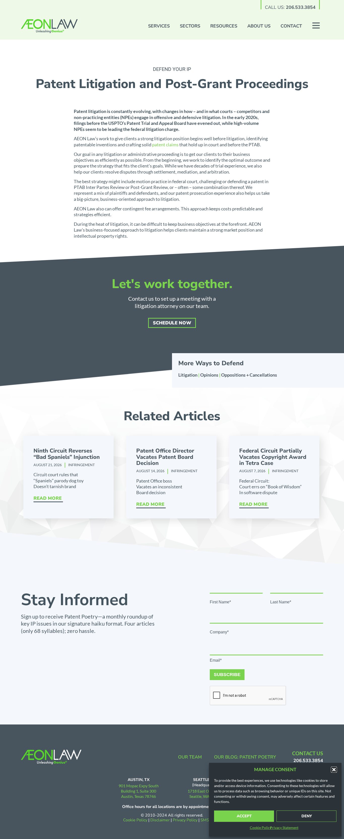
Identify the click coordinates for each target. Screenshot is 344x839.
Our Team (190, 757)
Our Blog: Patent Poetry (245, 757)
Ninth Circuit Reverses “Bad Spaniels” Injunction (66, 454)
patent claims (165, 144)
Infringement (81, 465)
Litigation (187, 375)
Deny (306, 816)
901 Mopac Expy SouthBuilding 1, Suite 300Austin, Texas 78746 (139, 791)
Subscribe (227, 674)
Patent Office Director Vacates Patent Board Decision (165, 457)
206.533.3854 (301, 7)
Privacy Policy (185, 820)
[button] (333, 769)
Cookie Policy (260, 827)
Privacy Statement (284, 827)
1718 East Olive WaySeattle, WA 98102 (206, 794)
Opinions (209, 375)
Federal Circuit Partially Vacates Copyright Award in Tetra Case (272, 457)
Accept (244, 816)
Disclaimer (160, 820)
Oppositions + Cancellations (249, 375)
